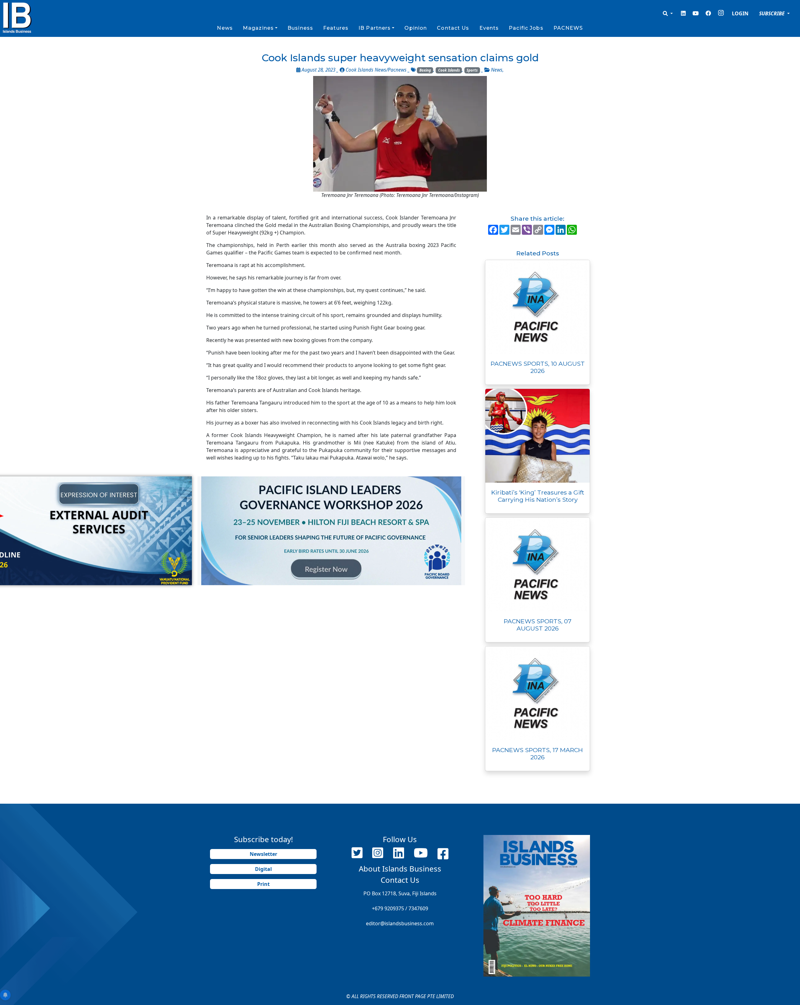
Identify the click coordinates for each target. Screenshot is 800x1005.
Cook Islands (449, 70)
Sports (472, 70)
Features (335, 28)
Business (300, 28)
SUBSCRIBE (772, 13)
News (224, 28)
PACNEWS (568, 28)
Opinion (415, 28)
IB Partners (374, 28)
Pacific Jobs (526, 28)
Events (489, 28)
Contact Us (453, 28)
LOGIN (740, 13)
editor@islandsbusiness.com (400, 923)
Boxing (425, 70)
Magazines (258, 28)
